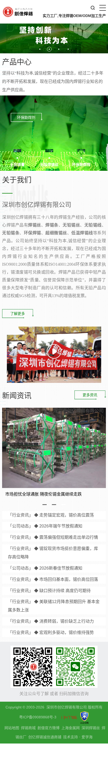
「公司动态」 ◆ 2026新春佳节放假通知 (45, 568)
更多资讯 (90, 395)
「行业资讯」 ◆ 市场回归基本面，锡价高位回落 (53, 579)
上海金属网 (70, 728)
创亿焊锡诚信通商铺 (44, 737)
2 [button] (54, 504)
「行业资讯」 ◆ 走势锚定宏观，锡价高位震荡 (51, 515)
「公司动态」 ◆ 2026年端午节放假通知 (45, 526)
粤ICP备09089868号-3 (37, 717)
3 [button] (63, 504)
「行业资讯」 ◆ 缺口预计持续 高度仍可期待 (49, 590)
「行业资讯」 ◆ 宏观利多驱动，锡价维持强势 (51, 632)
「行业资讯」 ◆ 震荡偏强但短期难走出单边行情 (53, 537)
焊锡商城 (28, 728)
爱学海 (87, 737)
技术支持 (70, 737)
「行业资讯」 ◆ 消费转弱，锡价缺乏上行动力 (51, 621)
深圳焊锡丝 (91, 728)
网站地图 (11, 728)
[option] (54, 26)
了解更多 (17, 313)
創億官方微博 (48, 728)
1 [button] (44, 504)
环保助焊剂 (26, 117)
